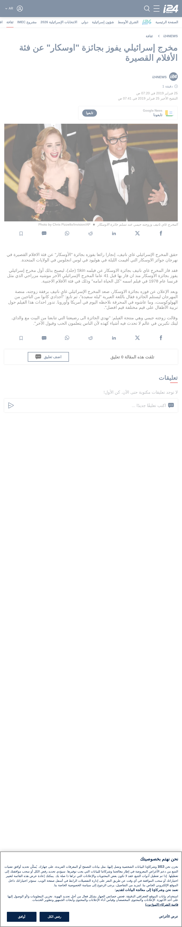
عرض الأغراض (168, 916)
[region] (91, 889)
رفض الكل (54, 916)
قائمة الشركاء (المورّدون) (161, 904)
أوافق (21, 916)
